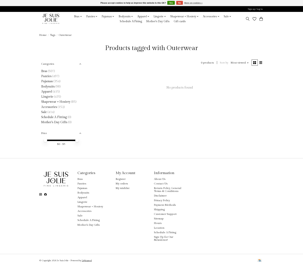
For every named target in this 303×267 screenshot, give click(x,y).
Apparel (46, 91)
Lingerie (47, 97)
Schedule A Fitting (131, 21)
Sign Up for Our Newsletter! (163, 238)
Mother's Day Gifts (158, 21)
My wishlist (122, 188)
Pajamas (47, 81)
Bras (44, 71)
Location (159, 227)
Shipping (159, 209)
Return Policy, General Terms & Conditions (167, 190)
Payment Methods (165, 204)
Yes (171, 3)
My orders (122, 183)
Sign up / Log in (255, 9)
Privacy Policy (162, 200)
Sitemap (159, 218)
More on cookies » (193, 3)
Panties (46, 76)
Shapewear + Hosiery (55, 102)
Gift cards (180, 21)
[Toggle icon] (247, 19)
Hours (158, 223)
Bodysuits (48, 86)
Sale (44, 112)
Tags (52, 35)
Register (121, 179)
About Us (160, 179)
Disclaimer (160, 195)
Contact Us (161, 183)
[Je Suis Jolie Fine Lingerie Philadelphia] (50, 18)
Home (43, 35)
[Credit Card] (259, 260)
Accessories (49, 107)
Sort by (224, 62)
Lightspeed (87, 260)
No (179, 3)
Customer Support (165, 214)
